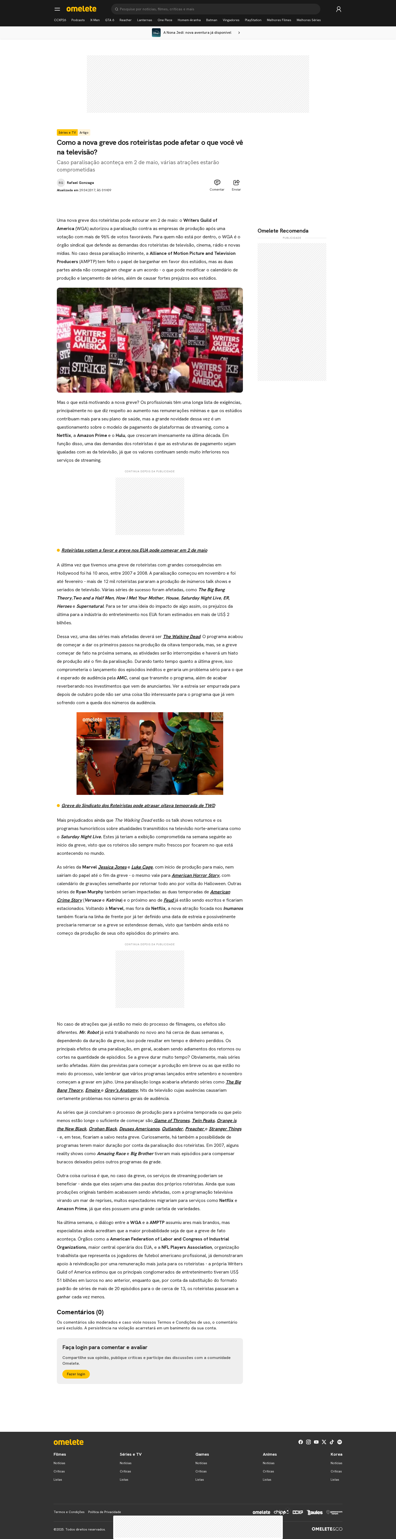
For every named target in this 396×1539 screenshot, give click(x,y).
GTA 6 (109, 20)
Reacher (126, 20)
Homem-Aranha (189, 20)
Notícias (59, 1463)
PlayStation (253, 20)
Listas (58, 1479)
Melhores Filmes (279, 20)
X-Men (95, 20)
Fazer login (76, 1374)
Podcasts (78, 20)
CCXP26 (60, 20)
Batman (211, 20)
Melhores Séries (309, 20)
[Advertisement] (150, 203)
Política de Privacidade (104, 1512)
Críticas (59, 1471)
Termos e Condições (69, 1512)
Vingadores (231, 20)
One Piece (165, 20)
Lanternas (144, 20)
